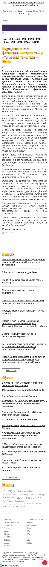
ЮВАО (30, 39)
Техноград (6, 506)
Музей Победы (25, 498)
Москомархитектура (38, 494)
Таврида (39, 504)
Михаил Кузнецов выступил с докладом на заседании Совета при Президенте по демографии (23, 262)
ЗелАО (26, 42)
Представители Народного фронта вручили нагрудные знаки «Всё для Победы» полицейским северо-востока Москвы (24, 359)
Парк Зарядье (19, 501)
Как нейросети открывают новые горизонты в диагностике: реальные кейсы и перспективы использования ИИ (24, 346)
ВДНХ (12, 491)
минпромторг (24, 494)
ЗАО (13, 42)
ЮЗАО (6, 42)
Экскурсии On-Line (11, 522)
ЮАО (38, 39)
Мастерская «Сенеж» (10, 494)
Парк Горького (8, 501)
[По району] (25, 2)
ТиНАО (35, 42)
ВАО (24, 39)
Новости (7, 519)
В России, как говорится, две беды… (20, 272)
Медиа (7, 528)
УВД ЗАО (15, 506)
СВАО (17, 39)
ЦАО (5, 39)
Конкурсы (8, 525)
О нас (29, 528)
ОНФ (39, 497)
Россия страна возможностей (14, 504)
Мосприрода (8, 497)
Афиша (30, 522)
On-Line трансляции (35, 519)
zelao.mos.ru (19, 229)
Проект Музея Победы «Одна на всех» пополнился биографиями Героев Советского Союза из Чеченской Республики (24, 323)
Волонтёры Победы (25, 491)
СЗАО (19, 42)
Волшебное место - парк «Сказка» (19, 396)
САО (11, 39)
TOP (44, 562)
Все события (11, 477)
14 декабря (17, 223)
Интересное (31, 525)
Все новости (11, 371)
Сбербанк (30, 504)
